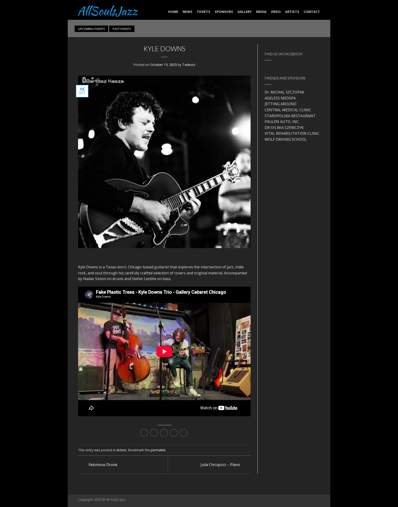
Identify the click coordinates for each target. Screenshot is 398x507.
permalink (158, 450)
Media (261, 11)
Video (276, 11)
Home (173, 11)
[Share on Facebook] (144, 433)
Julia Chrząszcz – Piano (221, 464)
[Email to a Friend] (164, 433)
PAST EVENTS (122, 29)
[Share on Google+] (183, 433)
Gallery (244, 11)
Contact (312, 11)
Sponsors (224, 11)
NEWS (187, 11)
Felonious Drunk (102, 464)
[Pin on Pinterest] (174, 433)
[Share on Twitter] (154, 433)
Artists (292, 11)
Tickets (203, 11)
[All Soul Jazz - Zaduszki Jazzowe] (108, 10)
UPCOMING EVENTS (91, 29)
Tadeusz (188, 64)
